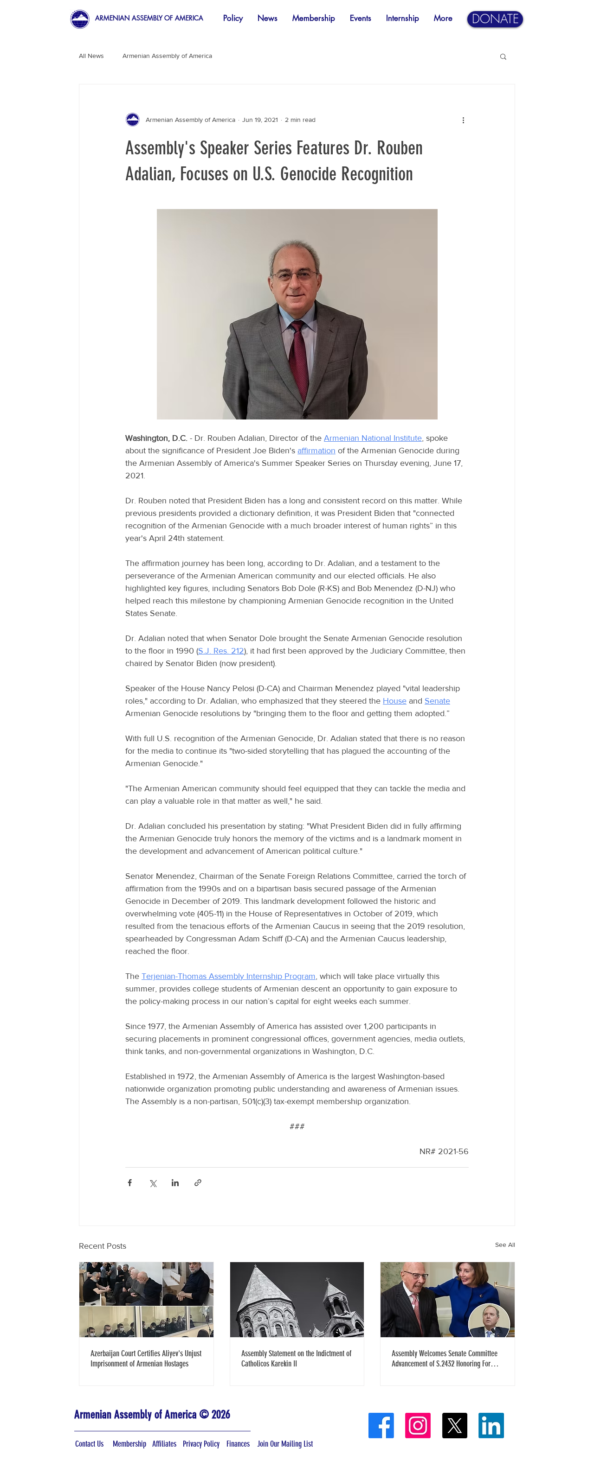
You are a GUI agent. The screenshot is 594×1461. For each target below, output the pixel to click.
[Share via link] (198, 1182)
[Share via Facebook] (129, 1182)
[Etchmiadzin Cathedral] (297, 1299)
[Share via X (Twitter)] (152, 1182)
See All (505, 1244)
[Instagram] (418, 1425)
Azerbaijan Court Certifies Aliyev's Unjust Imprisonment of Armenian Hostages (145, 1358)
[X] (454, 1425)
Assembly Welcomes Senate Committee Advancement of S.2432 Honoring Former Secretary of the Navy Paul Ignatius (446, 1358)
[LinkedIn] (491, 1425)
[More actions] (463, 119)
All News (91, 55)
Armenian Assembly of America (167, 55)
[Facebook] (381, 1425)
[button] (503, 56)
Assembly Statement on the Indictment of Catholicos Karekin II (296, 1358)
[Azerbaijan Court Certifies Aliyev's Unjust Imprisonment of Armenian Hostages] (146, 1299)
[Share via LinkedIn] (175, 1182)
